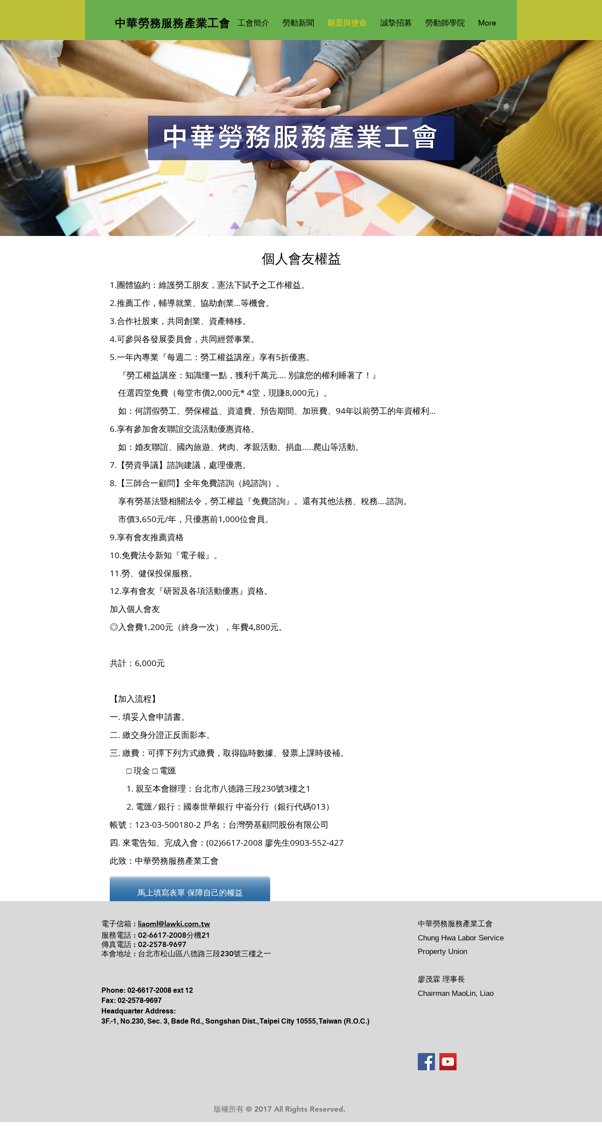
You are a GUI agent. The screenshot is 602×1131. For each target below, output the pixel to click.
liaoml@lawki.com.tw (174, 923)
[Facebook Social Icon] (426, 1061)
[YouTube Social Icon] (448, 1061)
